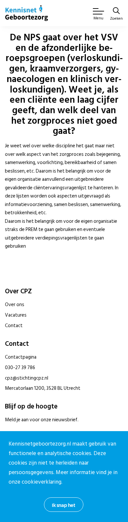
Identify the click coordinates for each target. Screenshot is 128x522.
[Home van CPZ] (26, 13)
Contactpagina (20, 357)
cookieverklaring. (42, 482)
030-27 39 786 (20, 368)
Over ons (14, 305)
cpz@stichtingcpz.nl (26, 378)
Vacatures (16, 315)
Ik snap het (63, 505)
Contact (14, 326)
